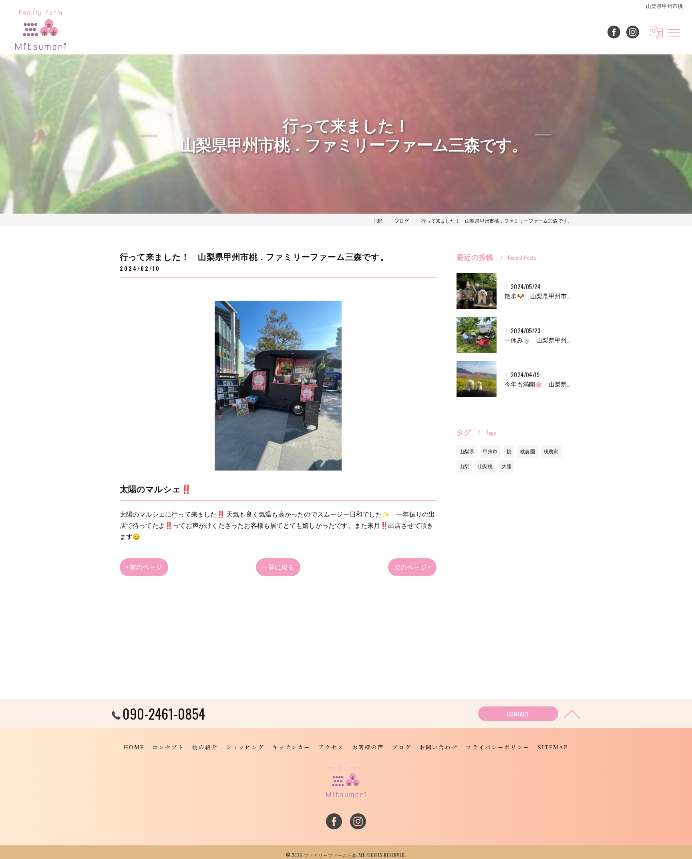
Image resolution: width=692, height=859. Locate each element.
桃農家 (551, 451)
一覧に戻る (278, 566)
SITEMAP (553, 747)
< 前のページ (144, 566)
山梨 (464, 466)
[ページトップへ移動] (572, 714)
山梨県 (466, 451)
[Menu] (674, 32)
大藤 (506, 466)
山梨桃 (485, 466)
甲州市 (490, 451)
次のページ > (412, 566)
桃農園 (527, 451)
